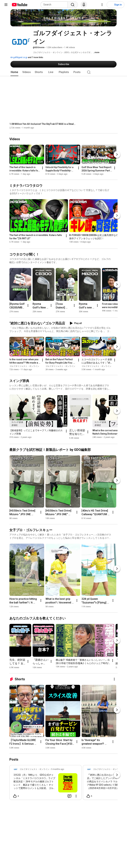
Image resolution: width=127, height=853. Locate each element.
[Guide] (6, 5)
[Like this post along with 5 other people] (88, 796)
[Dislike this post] (22, 796)
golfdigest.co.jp (20, 57)
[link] (45, 783)
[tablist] (63, 72)
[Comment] (69, 796)
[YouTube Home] (19, 4)
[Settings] (102, 5)
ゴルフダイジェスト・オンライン (24, 366)
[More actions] (42, 168)
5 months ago (57, 769)
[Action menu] (76, 796)
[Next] (117, 154)
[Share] (61, 796)
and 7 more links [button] (35, 57)
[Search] (72, 4)
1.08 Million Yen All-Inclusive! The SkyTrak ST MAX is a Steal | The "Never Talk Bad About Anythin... (42, 124)
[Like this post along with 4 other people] (15, 796)
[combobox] (55, 5)
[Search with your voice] (84, 4)
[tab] (14, 72)
